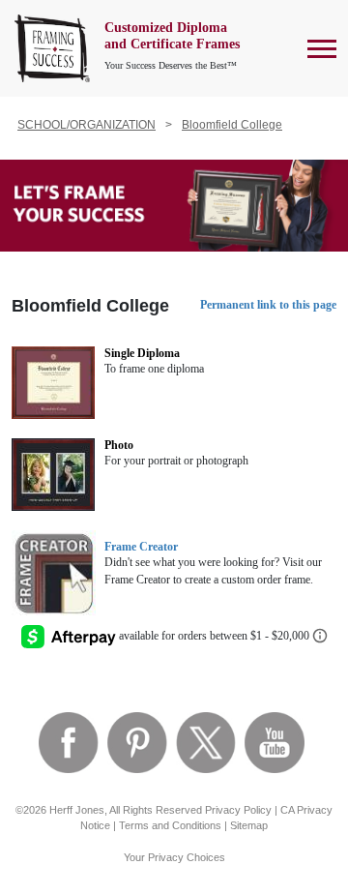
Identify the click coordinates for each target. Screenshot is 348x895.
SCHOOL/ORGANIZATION (86, 125)
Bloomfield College (232, 125)
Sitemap (249, 825)
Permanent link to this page (268, 305)
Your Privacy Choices (174, 857)
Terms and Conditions (170, 825)
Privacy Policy (238, 810)
